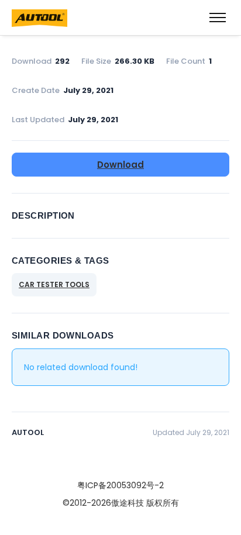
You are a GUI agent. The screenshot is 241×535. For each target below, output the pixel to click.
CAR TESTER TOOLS (54, 284)
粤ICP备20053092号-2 (120, 485)
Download (120, 164)
